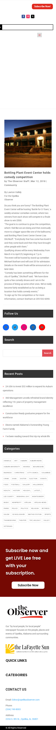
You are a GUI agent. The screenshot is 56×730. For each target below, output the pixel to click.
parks (6, 508)
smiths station (35, 514)
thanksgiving (10, 520)
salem (6, 514)
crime (6, 478)
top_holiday (35, 520)
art (16, 461)
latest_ (37, 490)
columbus (46, 472)
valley (46, 520)
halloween (38, 484)
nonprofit (16, 502)
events (43, 478)
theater (22, 520)
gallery (26, 484)
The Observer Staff (18, 181)
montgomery (38, 496)
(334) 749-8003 (13, 709)
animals (7, 461)
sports (48, 514)
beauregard (38, 467)
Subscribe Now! (42, 6)
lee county (9, 496)
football (15, 484)
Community (10, 185)
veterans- (8, 526)
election (33, 478)
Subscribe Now (28, 585)
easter (23, 478)
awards (26, 467)
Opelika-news (40, 502)
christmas (19, 472)
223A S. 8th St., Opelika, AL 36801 (22, 719)
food (6, 484)
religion (35, 508)
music (6, 502)
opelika (27, 502)
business (8, 472)
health (7, 490)
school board (18, 514)
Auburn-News (36, 461)
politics (24, 508)
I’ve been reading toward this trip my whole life (27, 436)
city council (33, 472)
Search (47, 353)
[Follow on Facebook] (23, 16)
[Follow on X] (32, 16)
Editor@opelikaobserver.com (26, 699)
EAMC (14, 478)
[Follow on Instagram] (28, 16)
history (16, 490)
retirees (45, 508)
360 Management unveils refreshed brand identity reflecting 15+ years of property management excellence (28, 402)
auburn (24, 461)
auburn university (12, 467)
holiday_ (27, 490)
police (15, 508)
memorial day (23, 496)
